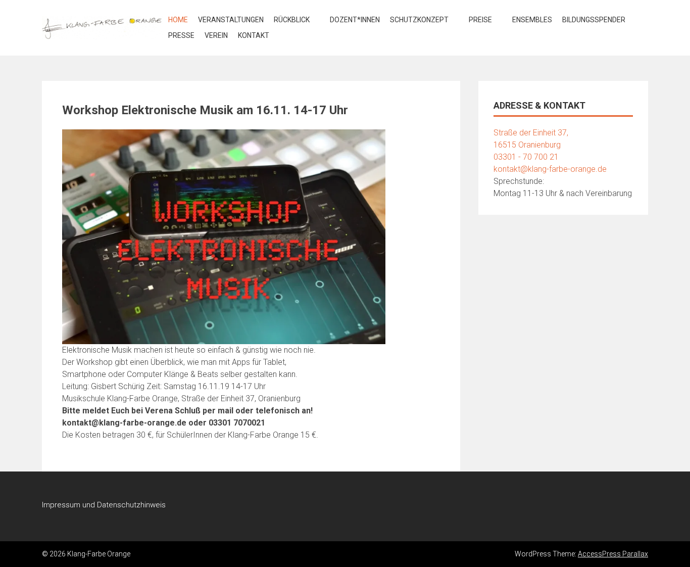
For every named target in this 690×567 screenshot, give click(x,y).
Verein (216, 35)
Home (178, 20)
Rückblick (292, 20)
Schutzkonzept (419, 20)
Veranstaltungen (231, 20)
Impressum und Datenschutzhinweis (104, 504)
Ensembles (532, 20)
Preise (480, 20)
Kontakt (253, 35)
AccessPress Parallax (613, 554)
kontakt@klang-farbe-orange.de (550, 169)
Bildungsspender (593, 20)
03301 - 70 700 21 (526, 157)
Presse (181, 35)
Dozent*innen (355, 20)
